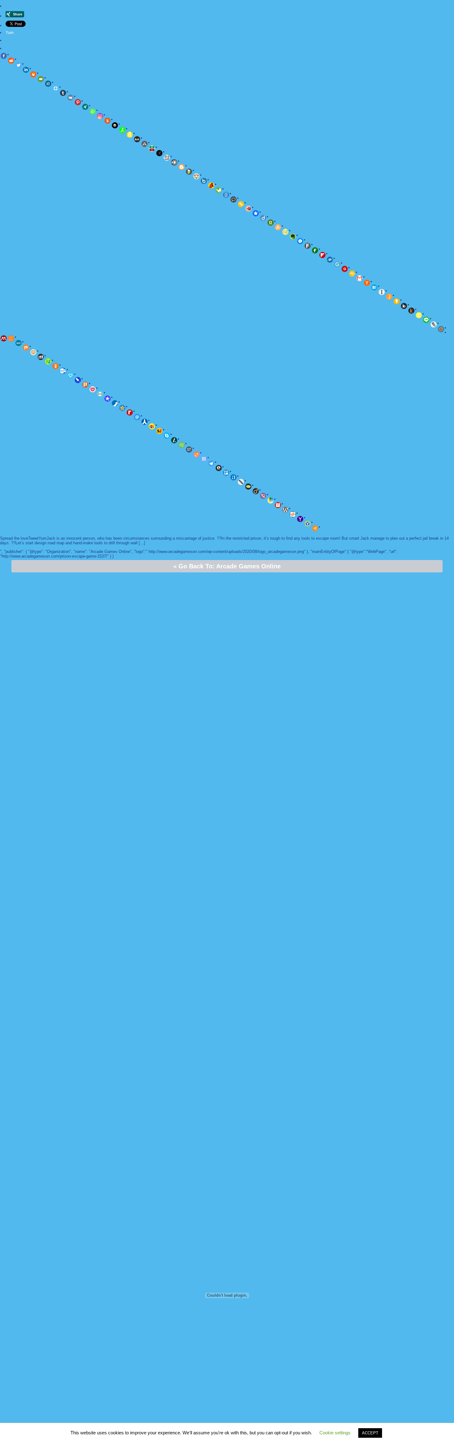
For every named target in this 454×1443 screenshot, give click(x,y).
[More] (315, 528)
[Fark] (308, 246)
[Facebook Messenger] (300, 241)
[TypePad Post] (248, 486)
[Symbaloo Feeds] (204, 459)
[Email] (41, 79)
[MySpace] (41, 357)
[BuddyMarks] (211, 185)
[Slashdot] (174, 440)
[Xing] (85, 107)
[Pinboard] (78, 380)
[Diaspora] (256, 213)
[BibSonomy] (159, 153)
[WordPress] (285, 510)
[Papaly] (70, 375)
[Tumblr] (63, 93)
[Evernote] (293, 236)
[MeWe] (18, 343)
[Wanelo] (270, 500)
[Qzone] (122, 408)
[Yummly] (107, 121)
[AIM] (122, 130)
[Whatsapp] (93, 111)
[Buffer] (115, 125)
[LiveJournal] (434, 324)
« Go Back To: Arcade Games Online (227, 566)
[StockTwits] (189, 449)
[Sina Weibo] (152, 426)
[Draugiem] (278, 227)
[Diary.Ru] (248, 209)
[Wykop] (293, 514)
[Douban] (270, 223)
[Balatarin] (152, 148)
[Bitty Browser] (167, 158)
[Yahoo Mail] (300, 519)
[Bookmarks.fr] (196, 176)
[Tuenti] (233, 477)
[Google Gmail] (359, 278)
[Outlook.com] (63, 371)
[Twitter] (18, 65)
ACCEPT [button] (370, 1433)
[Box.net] (204, 181)
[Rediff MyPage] (130, 412)
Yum (10, 32)
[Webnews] (278, 505)
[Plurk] (85, 385)
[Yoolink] (308, 524)
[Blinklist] (174, 162)
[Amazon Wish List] (130, 135)
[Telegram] (211, 463)
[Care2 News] (219, 190)
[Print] (33, 74)
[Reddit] (11, 60)
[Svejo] (196, 454)
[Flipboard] (322, 255)
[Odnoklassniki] (56, 366)
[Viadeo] (256, 491)
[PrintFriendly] (100, 394)
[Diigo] (263, 218)
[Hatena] (374, 287)
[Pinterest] (78, 102)
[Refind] (137, 417)
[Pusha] (115, 403)
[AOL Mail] (137, 139)
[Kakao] (396, 301)
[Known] (419, 315)
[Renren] (144, 422)
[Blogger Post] (182, 167)
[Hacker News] (367, 283)
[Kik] (404, 306)
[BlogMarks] (189, 172)
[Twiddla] (241, 482)
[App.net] (144, 144)
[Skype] (167, 436)
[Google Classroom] (352, 273)
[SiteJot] (159, 431)
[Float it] (56, 88)
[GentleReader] (337, 264)
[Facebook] (4, 56)
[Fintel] (315, 250)
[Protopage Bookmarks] (107, 398)
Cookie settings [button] (335, 1432)
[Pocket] (93, 389)
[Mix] (26, 348)
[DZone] (285, 232)
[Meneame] (11, 338)
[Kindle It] (411, 310)
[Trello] (226, 473)
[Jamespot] (389, 297)
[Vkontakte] (70, 97)
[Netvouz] (48, 361)
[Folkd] (330, 260)
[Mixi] (33, 352)
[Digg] (48, 84)
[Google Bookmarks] (345, 269)
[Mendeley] (4, 338)
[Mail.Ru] (441, 329)
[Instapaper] (382, 292)
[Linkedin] (26, 70)
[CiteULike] (226, 195)
